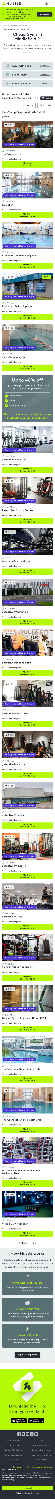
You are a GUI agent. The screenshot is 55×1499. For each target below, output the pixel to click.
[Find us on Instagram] (27, 1435)
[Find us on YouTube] (36, 1435)
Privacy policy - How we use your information (33, 1467)
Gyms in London (13, 1440)
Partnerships (41, 1460)
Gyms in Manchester (13, 1450)
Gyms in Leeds (14, 1460)
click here (27, 52)
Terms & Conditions (41, 1445)
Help (41, 1440)
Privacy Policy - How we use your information (41, 1452)
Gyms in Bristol (14, 1445)
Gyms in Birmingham (13, 1455)
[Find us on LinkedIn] (32, 1435)
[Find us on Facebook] (19, 1435)
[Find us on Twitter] (23, 1435)
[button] (27, 144)
